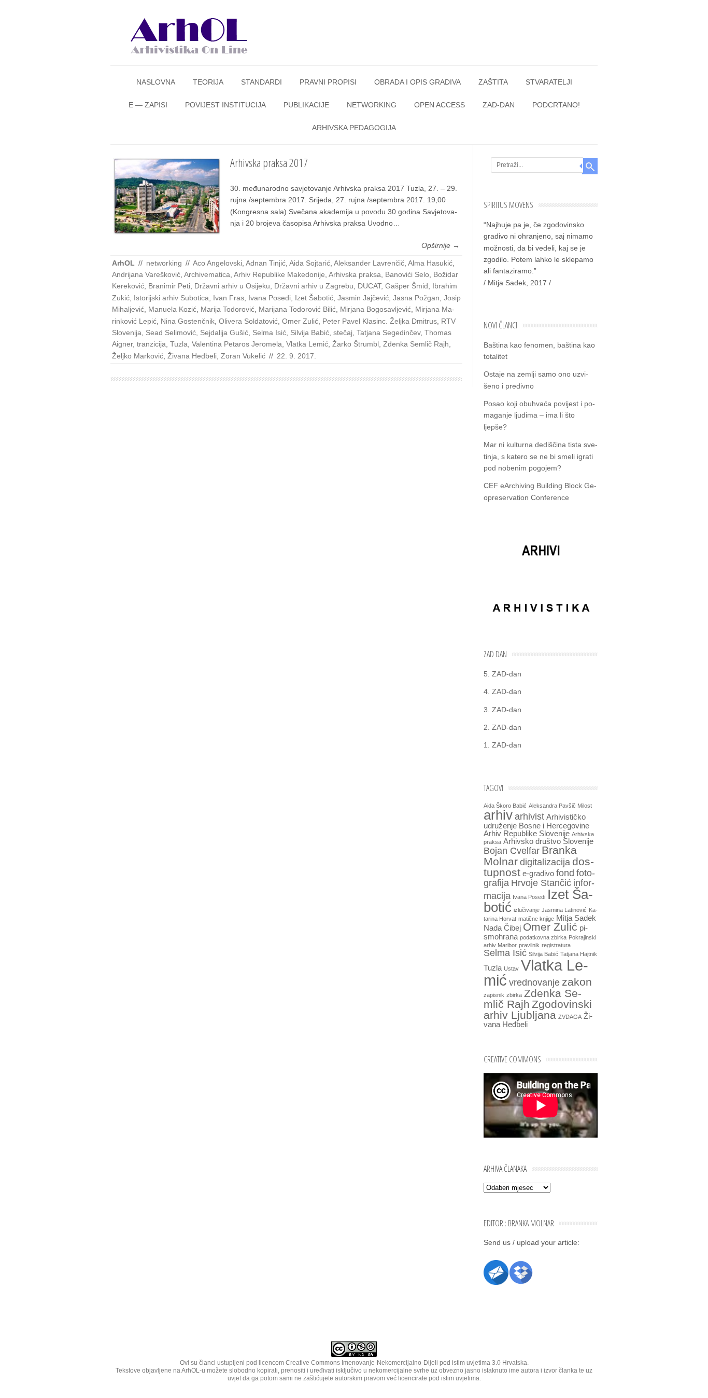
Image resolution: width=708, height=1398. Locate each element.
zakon (577, 982)
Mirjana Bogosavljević (375, 309)
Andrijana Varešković (146, 274)
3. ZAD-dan (502, 709)
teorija (208, 82)
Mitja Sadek (576, 918)
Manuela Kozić (172, 309)
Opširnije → (440, 245)
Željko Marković (137, 356)
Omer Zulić (300, 321)
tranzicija (151, 344)
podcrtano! (556, 105)
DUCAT (369, 286)
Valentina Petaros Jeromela (237, 344)
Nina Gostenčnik (188, 321)
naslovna (155, 82)
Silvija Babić (309, 332)
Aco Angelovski (217, 263)
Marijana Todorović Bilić (297, 309)
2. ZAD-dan (502, 727)
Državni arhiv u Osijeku (232, 286)
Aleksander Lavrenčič (369, 263)
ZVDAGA (570, 1017)
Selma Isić (269, 332)
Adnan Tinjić (266, 263)
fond (565, 872)
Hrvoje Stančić (541, 882)
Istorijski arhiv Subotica (171, 298)
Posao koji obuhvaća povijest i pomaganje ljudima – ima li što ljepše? (539, 415)
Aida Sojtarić (309, 263)
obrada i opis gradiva (417, 82)
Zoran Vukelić (243, 356)
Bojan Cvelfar (512, 850)
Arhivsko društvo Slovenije (548, 841)
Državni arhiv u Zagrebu (313, 286)
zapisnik (494, 995)
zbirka (514, 995)
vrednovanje (534, 982)
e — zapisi (148, 105)
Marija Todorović (227, 309)
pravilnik (529, 945)
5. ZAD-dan (502, 674)
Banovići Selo (407, 274)
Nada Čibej (502, 928)
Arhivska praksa (355, 274)
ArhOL (123, 263)
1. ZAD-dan (502, 745)
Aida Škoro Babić (505, 805)
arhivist (529, 816)
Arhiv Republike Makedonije (279, 274)
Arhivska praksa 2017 (269, 162)
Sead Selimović (171, 332)
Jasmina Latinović (564, 910)
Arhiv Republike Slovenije (527, 833)
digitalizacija (545, 861)
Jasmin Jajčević (363, 298)
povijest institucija (225, 105)
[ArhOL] (188, 56)
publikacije (306, 105)
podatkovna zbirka (543, 937)
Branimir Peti (169, 286)
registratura (556, 945)
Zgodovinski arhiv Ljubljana (538, 1009)
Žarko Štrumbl (355, 344)
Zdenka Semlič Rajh (416, 344)
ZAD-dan (499, 105)
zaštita (493, 82)
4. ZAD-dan (502, 691)
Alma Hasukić (430, 263)
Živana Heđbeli (192, 356)
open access (439, 105)
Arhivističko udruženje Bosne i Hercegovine (536, 821)
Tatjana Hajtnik (578, 954)
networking (372, 105)
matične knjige (536, 919)
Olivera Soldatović (248, 321)
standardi (261, 82)
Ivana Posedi (269, 298)
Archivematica (207, 274)
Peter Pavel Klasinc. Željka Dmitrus (379, 321)
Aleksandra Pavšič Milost (560, 805)
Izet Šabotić (314, 298)
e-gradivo (538, 873)
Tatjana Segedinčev (388, 332)
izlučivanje (527, 910)
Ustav (511, 968)
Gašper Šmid (406, 286)
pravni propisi (328, 82)
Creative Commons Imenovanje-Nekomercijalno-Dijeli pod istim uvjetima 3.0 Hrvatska (406, 1362)
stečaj (342, 332)
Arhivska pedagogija (354, 127)
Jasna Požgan (416, 298)
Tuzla (179, 344)
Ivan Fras (228, 298)
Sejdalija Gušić (224, 332)
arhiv (498, 815)
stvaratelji (549, 82)
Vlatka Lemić (307, 344)
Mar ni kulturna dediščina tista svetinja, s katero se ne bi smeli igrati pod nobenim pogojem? (541, 456)
